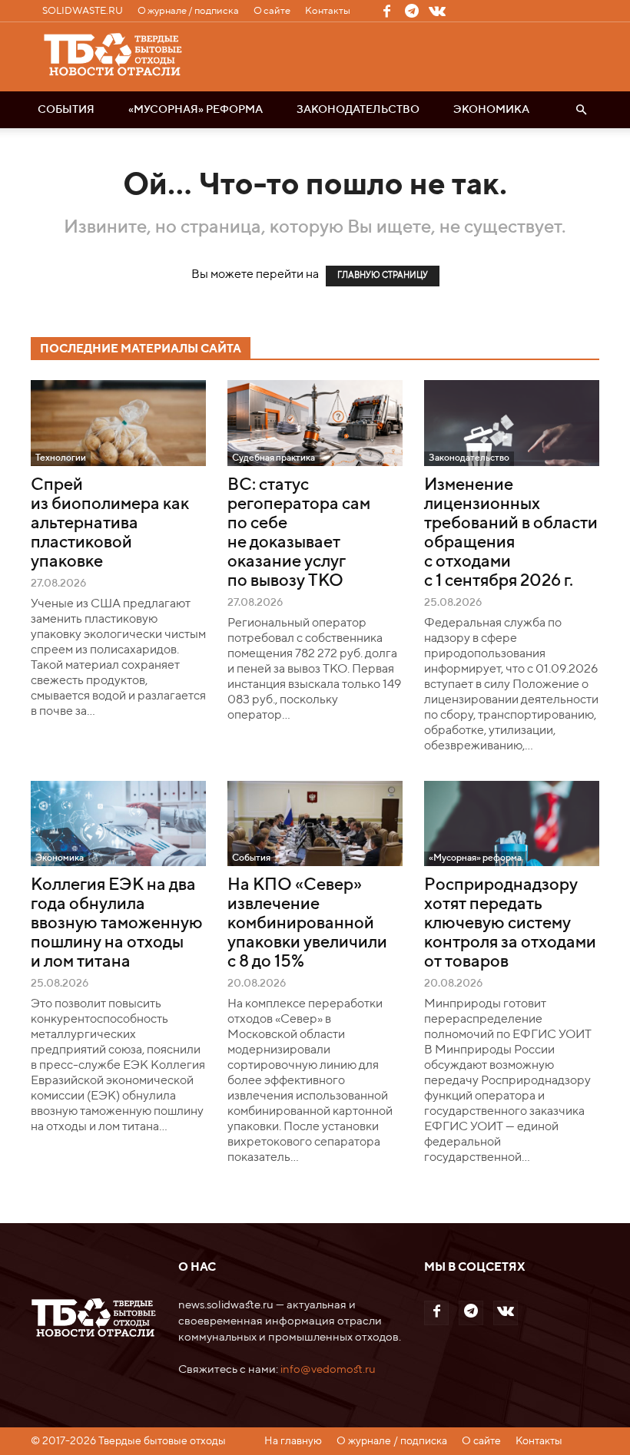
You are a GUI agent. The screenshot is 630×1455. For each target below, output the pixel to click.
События (66, 109)
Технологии (60, 458)
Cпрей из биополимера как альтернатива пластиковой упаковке (110, 523)
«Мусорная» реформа (195, 109)
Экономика (491, 109)
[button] (580, 109)
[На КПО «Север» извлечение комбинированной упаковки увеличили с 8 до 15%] (315, 824)
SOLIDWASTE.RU (82, 11)
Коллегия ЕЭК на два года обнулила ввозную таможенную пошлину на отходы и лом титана (117, 924)
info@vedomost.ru (328, 1369)
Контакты (327, 11)
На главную (293, 1441)
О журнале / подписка (188, 11)
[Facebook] (386, 10)
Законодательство (358, 109)
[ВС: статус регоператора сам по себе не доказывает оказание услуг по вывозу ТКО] (315, 423)
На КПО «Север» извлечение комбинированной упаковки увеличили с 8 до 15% (307, 924)
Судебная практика (273, 458)
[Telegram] (411, 10)
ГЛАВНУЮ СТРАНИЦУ (382, 276)
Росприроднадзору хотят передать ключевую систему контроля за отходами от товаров (510, 924)
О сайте (272, 11)
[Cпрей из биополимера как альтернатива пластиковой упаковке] (118, 423)
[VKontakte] (437, 10)
